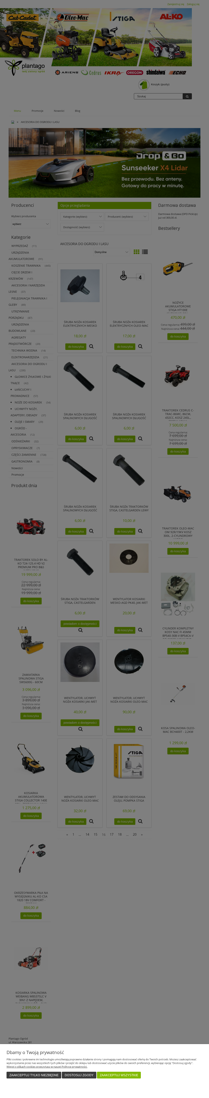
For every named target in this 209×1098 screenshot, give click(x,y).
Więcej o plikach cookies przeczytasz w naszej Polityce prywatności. (47, 1066)
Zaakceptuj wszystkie (119, 1075)
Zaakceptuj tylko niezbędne (34, 1075)
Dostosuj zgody (79, 1075)
